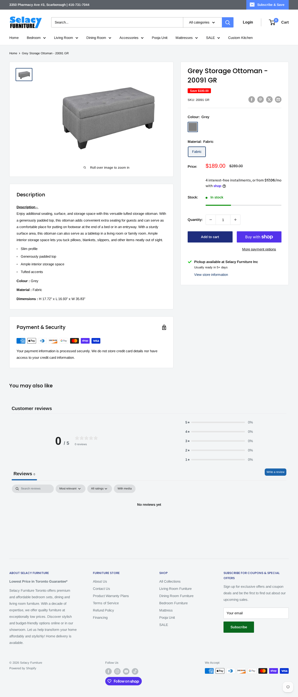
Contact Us (101, 589)
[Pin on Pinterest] (260, 99)
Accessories (129, 38)
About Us (100, 581)
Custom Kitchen (240, 38)
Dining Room (96, 38)
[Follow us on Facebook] (108, 671)
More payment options (259, 249)
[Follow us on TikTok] (135, 671)
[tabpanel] (149, 520)
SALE (210, 38)
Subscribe (238, 627)
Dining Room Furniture (176, 596)
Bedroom (34, 38)
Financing (100, 617)
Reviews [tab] (24, 473)
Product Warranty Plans (111, 596)
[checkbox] (124, 489)
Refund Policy (103, 610)
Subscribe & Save (270, 5)
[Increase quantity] (235, 220)
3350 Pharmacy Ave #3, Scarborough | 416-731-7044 (49, 5)
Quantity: (195, 220)
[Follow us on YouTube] (126, 671)
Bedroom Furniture (173, 603)
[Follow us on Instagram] (117, 671)
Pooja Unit (159, 38)
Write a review (275, 472)
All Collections (170, 581)
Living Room (63, 38)
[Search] (228, 22)
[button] (219, 422)
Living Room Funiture (175, 589)
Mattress (166, 610)
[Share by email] (278, 99)
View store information (211, 274)
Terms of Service (106, 603)
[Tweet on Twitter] (269, 99)
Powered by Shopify (22, 668)
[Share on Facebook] (251, 99)
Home (14, 38)
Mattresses (184, 38)
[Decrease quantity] (211, 220)
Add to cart (210, 237)
